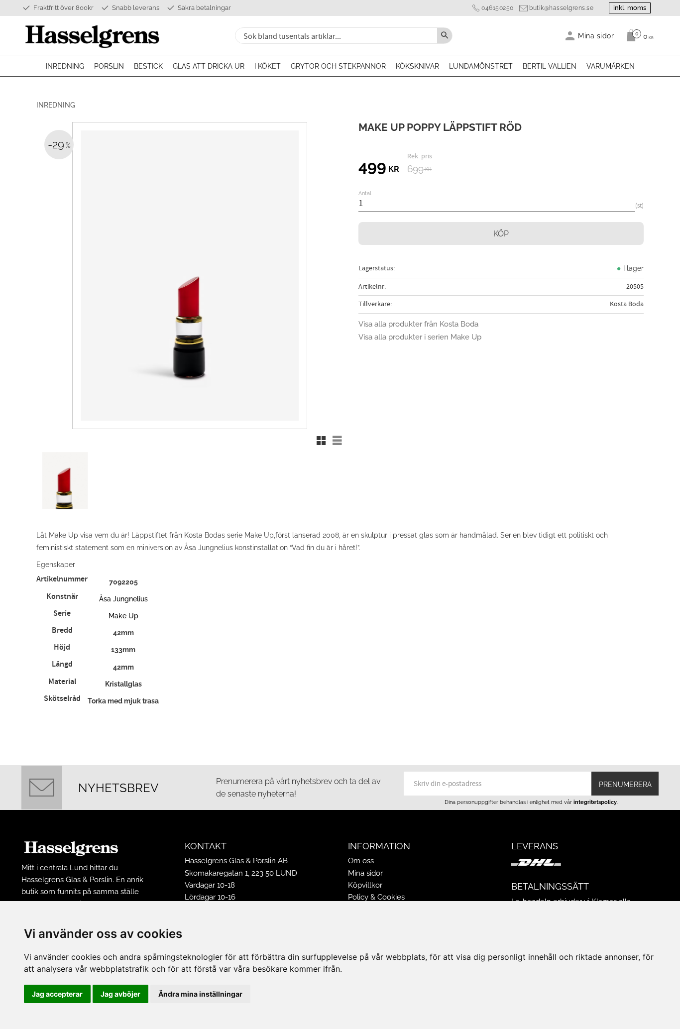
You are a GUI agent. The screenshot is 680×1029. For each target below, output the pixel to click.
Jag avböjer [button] (120, 994)
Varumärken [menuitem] (610, 66)
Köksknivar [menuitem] (417, 66)
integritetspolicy (595, 802)
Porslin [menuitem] (109, 66)
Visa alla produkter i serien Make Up (419, 337)
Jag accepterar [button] (57, 994)
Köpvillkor (365, 885)
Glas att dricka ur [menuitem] (208, 66)
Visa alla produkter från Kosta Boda (418, 324)
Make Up (123, 615)
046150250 (497, 7)
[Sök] (444, 35)
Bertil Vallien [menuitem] (549, 66)
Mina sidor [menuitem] (596, 35)
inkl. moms (629, 7)
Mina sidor (365, 873)
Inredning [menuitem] (65, 66)
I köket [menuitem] (267, 66)
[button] (321, 440)
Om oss (361, 860)
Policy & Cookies (376, 897)
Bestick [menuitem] (148, 66)
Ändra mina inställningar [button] (200, 994)
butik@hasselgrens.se (561, 7)
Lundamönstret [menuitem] (481, 66)
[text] (378, 168)
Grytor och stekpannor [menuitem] (338, 66)
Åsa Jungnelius (123, 598)
